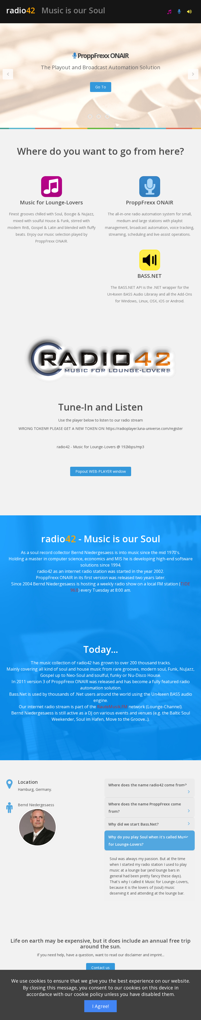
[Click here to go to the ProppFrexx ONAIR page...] (179, 11)
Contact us (100, 967)
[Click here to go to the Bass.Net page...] (189, 11)
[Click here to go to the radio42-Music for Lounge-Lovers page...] (169, 11)
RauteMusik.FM (112, 707)
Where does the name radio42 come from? (147, 784)
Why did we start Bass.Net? (133, 824)
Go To (100, 86)
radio (55, 10)
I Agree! (100, 1006)
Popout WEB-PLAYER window (100, 471)
